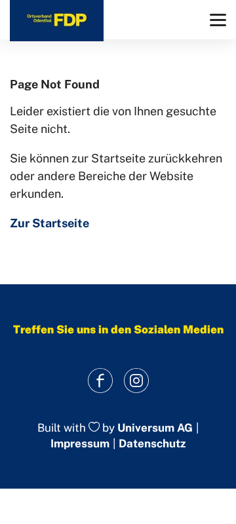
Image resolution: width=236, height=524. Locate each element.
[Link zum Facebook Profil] (100, 381)
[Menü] (218, 20)
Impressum (79, 443)
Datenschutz (152, 443)
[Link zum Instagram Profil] (136, 381)
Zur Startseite (49, 223)
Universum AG (155, 427)
